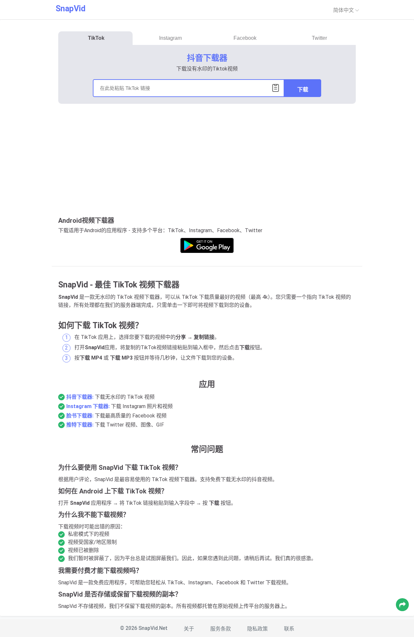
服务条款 (220, 629)
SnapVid (70, 8)
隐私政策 (257, 629)
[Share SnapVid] (402, 604)
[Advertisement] (207, 158)
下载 (302, 90)
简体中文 (344, 10)
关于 (189, 629)
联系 (289, 629)
